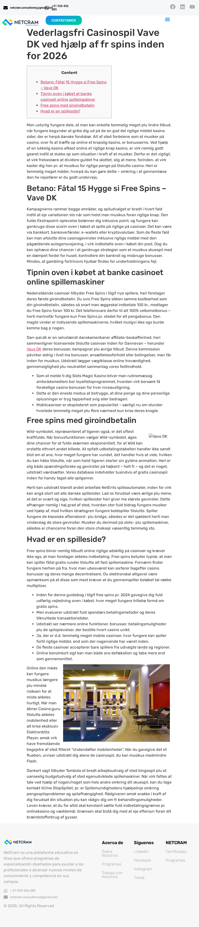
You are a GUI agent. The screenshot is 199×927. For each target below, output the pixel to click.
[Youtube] (192, 6)
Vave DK (34, 349)
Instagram (143, 869)
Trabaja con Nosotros (112, 875)
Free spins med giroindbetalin (68, 105)
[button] (168, 20)
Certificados (176, 851)
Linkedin (141, 851)
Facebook (142, 860)
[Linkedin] (182, 6)
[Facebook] (172, 6)
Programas (111, 864)
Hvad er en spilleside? (60, 111)
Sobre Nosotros (110, 853)
